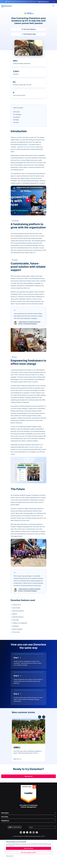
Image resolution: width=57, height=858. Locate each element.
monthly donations (34, 447)
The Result (16, 120)
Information (5, 813)
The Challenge (17, 114)
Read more (16, 759)
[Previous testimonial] (43, 716)
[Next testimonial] (39, 716)
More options (10, 856)
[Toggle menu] (53, 6)
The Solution (16, 117)
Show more (11, 845)
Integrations (5, 820)
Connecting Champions (29, 147)
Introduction (16, 112)
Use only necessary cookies (28, 852)
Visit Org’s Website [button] (29, 29)
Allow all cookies (28, 848)
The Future (16, 122)
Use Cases (4, 817)
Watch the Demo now (43, 1)
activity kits (19, 449)
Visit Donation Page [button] (29, 34)
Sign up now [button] (28, 776)
